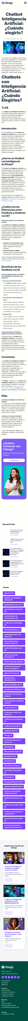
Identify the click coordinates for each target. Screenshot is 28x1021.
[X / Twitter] (15, 977)
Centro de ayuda (6, 1003)
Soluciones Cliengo (12, 766)
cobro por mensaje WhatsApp (11, 656)
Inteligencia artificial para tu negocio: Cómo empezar (13, 934)
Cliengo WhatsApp (12, 630)
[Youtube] (12, 977)
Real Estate (9, 761)
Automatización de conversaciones (11, 617)
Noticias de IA (10, 756)
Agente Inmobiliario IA (13, 685)
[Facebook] (2, 977)
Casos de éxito (10, 708)
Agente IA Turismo (11, 673)
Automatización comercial (13, 610)
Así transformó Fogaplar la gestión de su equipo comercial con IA (16, 573)
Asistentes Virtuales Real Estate (13, 695)
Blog (2, 1001)
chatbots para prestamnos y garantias (13, 813)
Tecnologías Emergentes (13, 771)
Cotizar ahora (14, 460)
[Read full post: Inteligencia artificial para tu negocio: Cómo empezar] (14, 924)
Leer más (8, 879)
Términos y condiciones (8, 992)
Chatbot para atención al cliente (13, 713)
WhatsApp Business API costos (12, 636)
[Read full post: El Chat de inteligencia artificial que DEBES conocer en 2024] (14, 858)
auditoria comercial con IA (13, 799)
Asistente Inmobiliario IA (13, 689)
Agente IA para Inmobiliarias (9, 679)
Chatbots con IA (11, 731)
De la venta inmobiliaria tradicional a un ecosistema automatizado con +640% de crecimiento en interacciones (17, 551)
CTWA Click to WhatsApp (13, 624)
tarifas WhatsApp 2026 (13, 662)
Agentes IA (4, 984)
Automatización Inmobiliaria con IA (14, 702)
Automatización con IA (13, 605)
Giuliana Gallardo (14, 535)
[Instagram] (6, 977)
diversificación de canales (13, 820)
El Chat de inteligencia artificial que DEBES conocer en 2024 (13, 868)
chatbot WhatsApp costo (13, 649)
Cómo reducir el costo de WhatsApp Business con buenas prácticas (16, 531)
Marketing (9, 747)
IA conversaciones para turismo (12, 741)
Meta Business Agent (12, 751)
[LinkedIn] (9, 977)
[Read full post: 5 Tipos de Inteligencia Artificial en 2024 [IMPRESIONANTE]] (14, 891)
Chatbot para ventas (12, 726)
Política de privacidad (7, 994)
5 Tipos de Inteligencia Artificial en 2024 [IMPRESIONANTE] (13, 901)
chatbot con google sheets (13, 806)
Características (5, 981)
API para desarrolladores (8, 1005)
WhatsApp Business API (13, 782)
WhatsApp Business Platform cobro (11, 642)
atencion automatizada (13, 786)
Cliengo (8, 735)
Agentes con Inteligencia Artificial (13, 599)
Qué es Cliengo (5, 990)
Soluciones (4, 982)
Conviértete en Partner (7, 1014)
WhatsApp (9, 777)
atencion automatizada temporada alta (12, 792)
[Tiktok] (18, 977)
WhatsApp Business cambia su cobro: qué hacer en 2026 (17, 541)
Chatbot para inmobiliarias (13, 720)
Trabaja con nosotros (7, 996)
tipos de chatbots (6, 260)
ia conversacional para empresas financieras (13, 826)
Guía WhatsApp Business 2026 (10, 1007)
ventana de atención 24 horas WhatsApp (12, 667)
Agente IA (9, 593)
